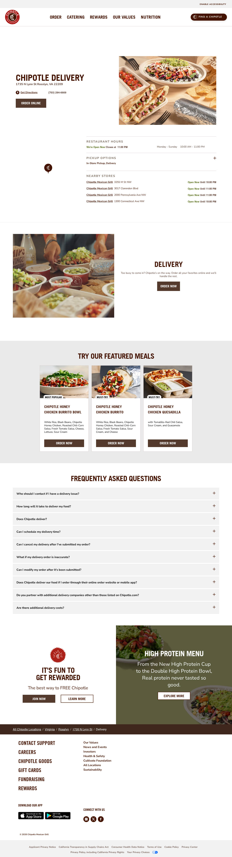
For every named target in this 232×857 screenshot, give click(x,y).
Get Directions (29, 92)
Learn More (80, 699)
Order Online (31, 103)
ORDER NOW (64, 443)
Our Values (90, 743)
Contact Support (36, 743)
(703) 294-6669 (57, 92)
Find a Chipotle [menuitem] (210, 16)
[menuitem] (55, 17)
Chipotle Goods (35, 761)
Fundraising (31, 779)
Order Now (168, 286)
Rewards (27, 788)
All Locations (92, 765)
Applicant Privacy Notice (42, 847)
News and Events (95, 747)
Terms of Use (154, 847)
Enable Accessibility (213, 4)
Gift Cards (29, 770)
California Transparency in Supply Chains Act (84, 847)
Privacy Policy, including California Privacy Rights (97, 852)
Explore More (174, 696)
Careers (27, 752)
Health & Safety (94, 756)
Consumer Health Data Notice (127, 847)
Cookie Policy (171, 847)
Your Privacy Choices (138, 852)
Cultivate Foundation (97, 761)
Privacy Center (190, 847)
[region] (48, 173)
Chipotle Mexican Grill (99, 182)
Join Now (39, 699)
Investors (89, 752)
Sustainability (92, 770)
